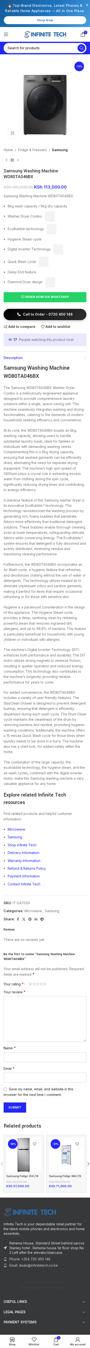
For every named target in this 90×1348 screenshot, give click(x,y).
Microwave (16, 829)
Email (9, 1068)
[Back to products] (12, 160)
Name (10, 1047)
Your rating (14, 984)
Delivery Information (23, 853)
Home (8, 150)
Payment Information (24, 876)
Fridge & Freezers (32, 150)
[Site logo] (45, 34)
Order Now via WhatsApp (46, 297)
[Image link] (30, 1212)
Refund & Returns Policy (27, 868)
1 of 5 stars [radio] (30, 984)
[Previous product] (6, 160)
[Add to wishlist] (34, 1144)
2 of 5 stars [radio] (34, 984)
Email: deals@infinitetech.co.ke (33, 1265)
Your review (15, 991)
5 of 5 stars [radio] (45, 984)
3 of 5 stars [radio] (37, 984)
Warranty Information (24, 861)
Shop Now (45, 20)
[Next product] (18, 160)
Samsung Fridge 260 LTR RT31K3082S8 (65, 1178)
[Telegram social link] (42, 919)
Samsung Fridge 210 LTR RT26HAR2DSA (22, 1178)
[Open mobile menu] (6, 34)
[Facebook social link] (18, 919)
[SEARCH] (81, 48)
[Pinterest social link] (30, 919)
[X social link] (24, 919)
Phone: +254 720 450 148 (29, 1259)
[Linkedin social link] (36, 919)
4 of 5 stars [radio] (41, 984)
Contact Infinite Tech (24, 884)
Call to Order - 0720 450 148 (47, 314)
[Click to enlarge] (12, 133)
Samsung (60, 150)
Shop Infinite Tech (22, 845)
